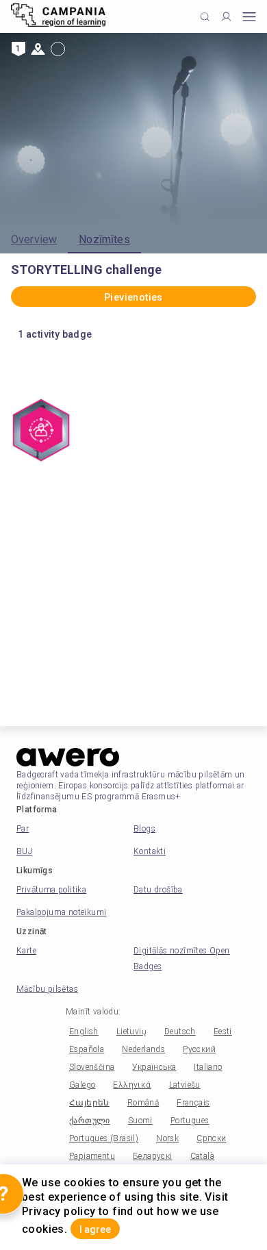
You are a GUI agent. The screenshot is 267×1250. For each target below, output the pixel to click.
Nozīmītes (104, 239)
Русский (199, 1049)
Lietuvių (131, 1031)
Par (22, 829)
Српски (211, 1138)
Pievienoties (133, 297)
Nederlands (143, 1049)
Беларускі (153, 1156)
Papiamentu (92, 1156)
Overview (34, 239)
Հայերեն (89, 1103)
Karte (26, 950)
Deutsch (180, 1031)
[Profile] (226, 16)
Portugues (189, 1120)
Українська (154, 1067)
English (84, 1031)
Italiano (208, 1067)
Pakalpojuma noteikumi (61, 912)
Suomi (140, 1120)
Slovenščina (91, 1067)
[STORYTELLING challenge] (41, 431)
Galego (82, 1085)
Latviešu (185, 1085)
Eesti (223, 1031)
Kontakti (150, 851)
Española (86, 1049)
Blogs (144, 829)
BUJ (24, 851)
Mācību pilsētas (47, 989)
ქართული (89, 1120)
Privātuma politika (51, 890)
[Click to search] (205, 16)
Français (193, 1103)
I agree (95, 1229)
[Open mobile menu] (249, 17)
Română (143, 1103)
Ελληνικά (132, 1085)
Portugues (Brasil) (103, 1138)
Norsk (167, 1138)
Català (202, 1156)
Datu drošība (158, 890)
